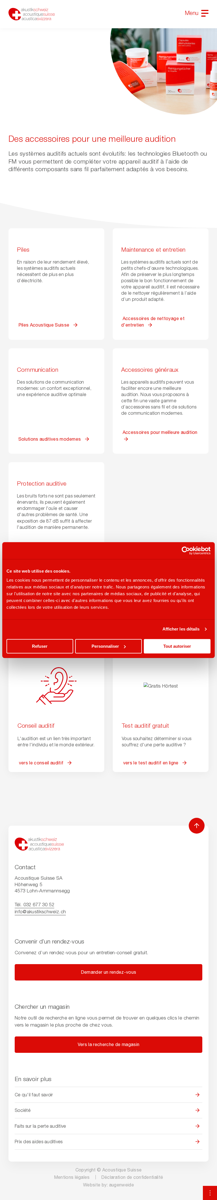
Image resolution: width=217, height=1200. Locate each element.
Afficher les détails (181, 629)
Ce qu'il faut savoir (34, 1094)
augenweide (121, 1184)
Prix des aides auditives (39, 1141)
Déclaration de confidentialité (132, 1177)
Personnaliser (105, 646)
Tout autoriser (177, 646)
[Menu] (205, 13)
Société (23, 1110)
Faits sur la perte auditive (40, 1126)
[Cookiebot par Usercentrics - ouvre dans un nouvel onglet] (186, 550)
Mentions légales (72, 1177)
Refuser (39, 646)
